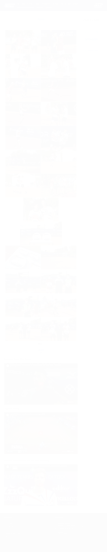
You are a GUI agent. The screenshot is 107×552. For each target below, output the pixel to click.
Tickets (7, 530)
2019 (5, 25)
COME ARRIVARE (9, 526)
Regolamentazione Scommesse (12, 533)
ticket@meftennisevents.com (66, 528)
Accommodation (9, 523)
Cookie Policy (8, 540)
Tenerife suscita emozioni (11, 536)
